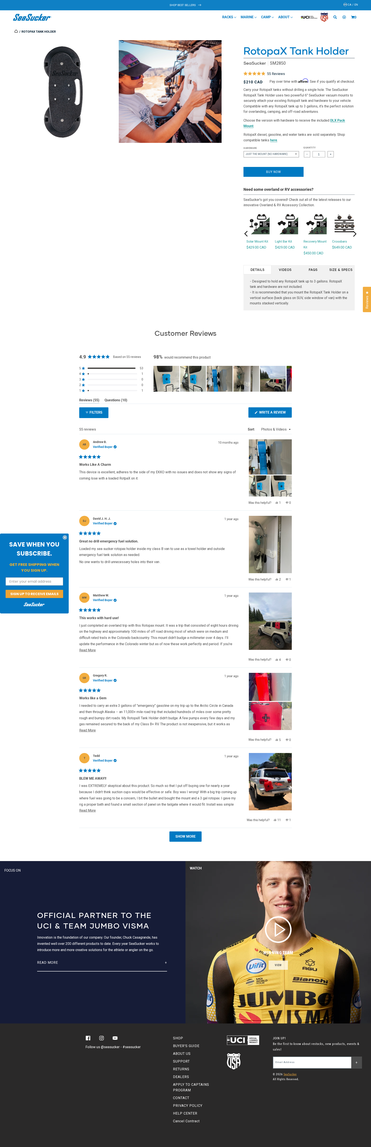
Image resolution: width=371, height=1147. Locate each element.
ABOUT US (182, 1054)
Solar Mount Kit (257, 241)
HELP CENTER (185, 1113)
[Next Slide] (288, 379)
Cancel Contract (186, 1121)
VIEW (278, 965)
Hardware (250, 148)
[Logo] (32, 17)
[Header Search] (336, 17)
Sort (251, 429)
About (284, 17)
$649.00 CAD (342, 247)
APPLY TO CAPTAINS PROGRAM (191, 1087)
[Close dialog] (65, 537)
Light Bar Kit (283, 241)
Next (354, 234)
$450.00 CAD (313, 253)
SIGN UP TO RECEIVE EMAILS (34, 593)
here (273, 140)
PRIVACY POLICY (187, 1106)
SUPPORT (181, 1061)
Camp (266, 17)
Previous (246, 234)
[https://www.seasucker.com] (16, 31)
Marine (247, 17)
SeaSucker (254, 63)
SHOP (178, 1038)
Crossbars (339, 241)
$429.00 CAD (256, 247)
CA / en (352, 4)
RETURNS (181, 1069)
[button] (352, 17)
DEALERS (181, 1077)
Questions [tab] (116, 401)
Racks (228, 17)
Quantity (309, 147)
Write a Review (275, 414)
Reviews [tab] (89, 401)
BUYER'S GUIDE (186, 1046)
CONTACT (181, 1098)
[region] (223, 379)
